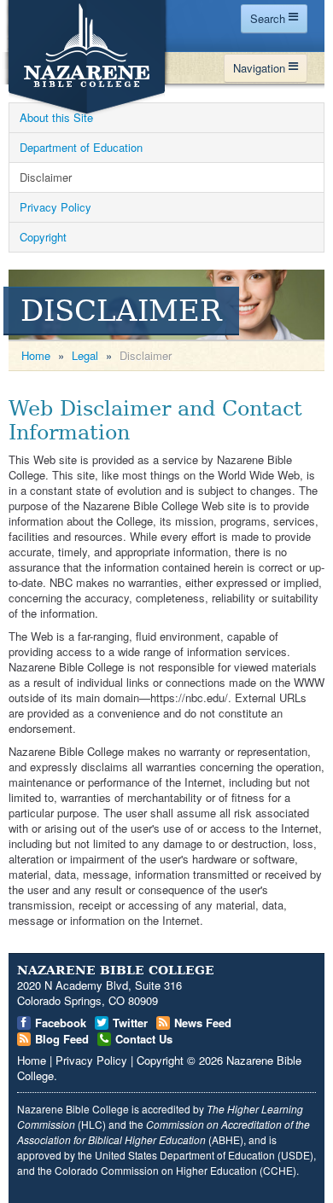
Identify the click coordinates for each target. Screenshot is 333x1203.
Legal (85, 355)
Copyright (43, 237)
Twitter (130, 1022)
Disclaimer (46, 177)
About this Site (56, 117)
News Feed (202, 1022)
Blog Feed (62, 1039)
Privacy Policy (55, 207)
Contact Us (143, 1039)
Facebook (60, 1022)
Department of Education (81, 147)
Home (35, 355)
